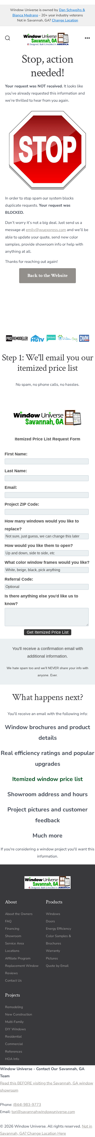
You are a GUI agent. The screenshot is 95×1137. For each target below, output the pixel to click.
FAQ (8, 921)
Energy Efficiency (58, 928)
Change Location (65, 20)
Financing (12, 928)
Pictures (52, 958)
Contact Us (13, 980)
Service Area (14, 943)
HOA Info (12, 1059)
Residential (13, 1036)
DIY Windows (15, 1029)
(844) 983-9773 (27, 1104)
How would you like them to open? (39, 545)
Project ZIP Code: (22, 504)
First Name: (16, 454)
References (13, 1051)
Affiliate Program (17, 958)
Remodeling (14, 1007)
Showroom (13, 936)
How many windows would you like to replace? (42, 525)
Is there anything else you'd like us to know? (41, 600)
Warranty (53, 951)
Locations (12, 951)
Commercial (14, 1044)
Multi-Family (14, 1022)
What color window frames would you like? (47, 562)
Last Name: (16, 471)
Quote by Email (57, 966)
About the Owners (19, 914)
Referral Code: (19, 579)
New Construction (18, 1014)
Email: (11, 487)
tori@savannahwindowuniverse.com (43, 1111)
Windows (53, 914)
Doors (50, 921)
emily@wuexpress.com (46, 229)
